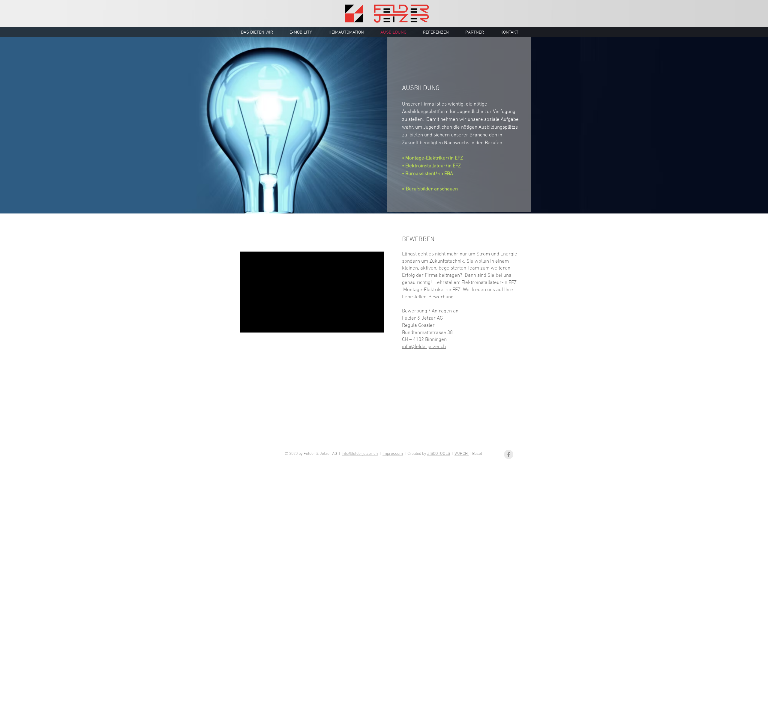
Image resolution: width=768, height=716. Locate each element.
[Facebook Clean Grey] (508, 454)
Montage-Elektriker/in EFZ (434, 158)
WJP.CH (461, 453)
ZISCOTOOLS (438, 453)
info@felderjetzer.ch (360, 453)
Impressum (392, 453)
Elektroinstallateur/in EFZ (433, 166)
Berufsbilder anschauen (432, 189)
